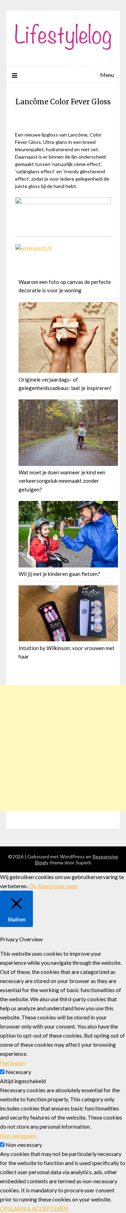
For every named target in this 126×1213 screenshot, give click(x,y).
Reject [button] (45, 886)
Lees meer (66, 886)
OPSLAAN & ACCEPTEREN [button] (34, 1208)
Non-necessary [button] (18, 1135)
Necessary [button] (13, 1062)
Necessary (18, 1071)
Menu (107, 74)
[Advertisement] (63, 748)
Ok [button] (32, 886)
